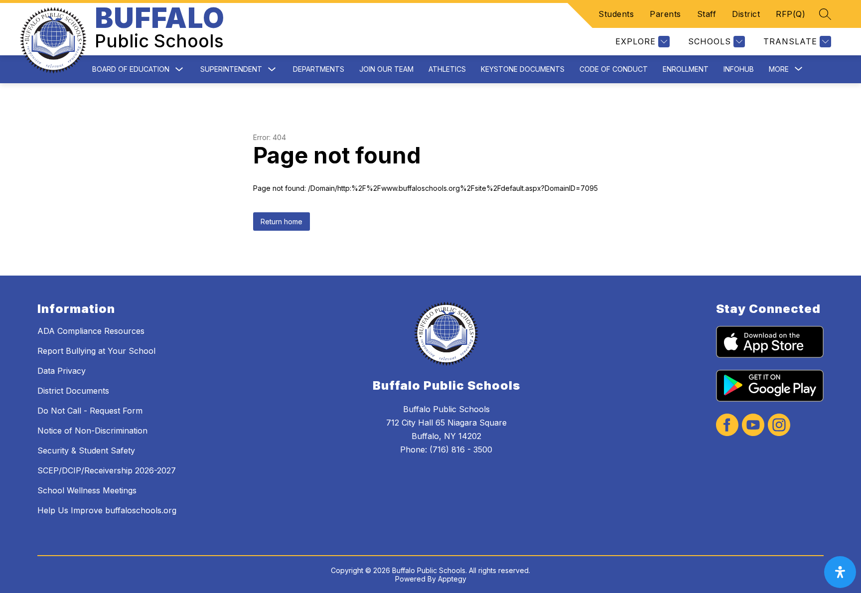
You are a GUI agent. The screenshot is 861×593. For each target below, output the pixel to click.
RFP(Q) (790, 14)
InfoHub (738, 69)
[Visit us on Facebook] (727, 426)
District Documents (73, 391)
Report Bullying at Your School (96, 351)
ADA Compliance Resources (90, 331)
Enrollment (686, 69)
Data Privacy (61, 371)
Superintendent (231, 69)
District (746, 14)
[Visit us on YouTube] (753, 426)
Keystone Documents (523, 69)
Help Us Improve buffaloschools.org (106, 510)
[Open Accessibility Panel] (840, 572)
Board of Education (130, 69)
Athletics (447, 69)
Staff (707, 14)
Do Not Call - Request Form (90, 411)
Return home (281, 221)
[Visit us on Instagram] (779, 426)
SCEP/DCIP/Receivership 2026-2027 (106, 470)
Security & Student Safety (86, 450)
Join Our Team (386, 69)
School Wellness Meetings (87, 490)
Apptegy (452, 579)
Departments (318, 69)
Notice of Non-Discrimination (92, 431)
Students (616, 14)
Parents (665, 14)
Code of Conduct (613, 69)
